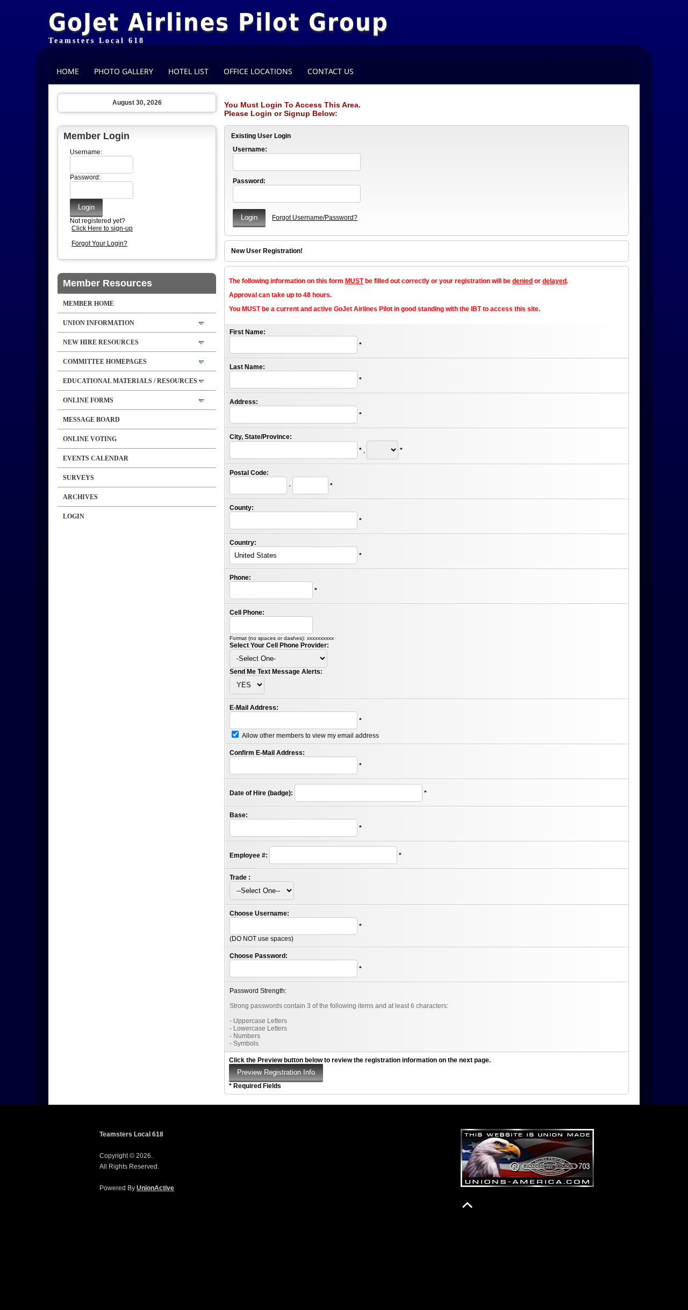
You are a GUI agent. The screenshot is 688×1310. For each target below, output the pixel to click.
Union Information (98, 323)
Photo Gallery (123, 71)
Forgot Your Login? (99, 243)
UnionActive (155, 1188)
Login (73, 516)
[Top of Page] (467, 1205)
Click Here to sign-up (102, 228)
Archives (80, 497)
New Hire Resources (101, 342)
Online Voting (90, 439)
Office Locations (258, 71)
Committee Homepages (105, 361)
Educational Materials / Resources (130, 381)
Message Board (91, 419)
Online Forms (88, 400)
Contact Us (330, 71)
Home (67, 71)
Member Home (88, 303)
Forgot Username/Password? (314, 217)
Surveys (78, 477)
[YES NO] (247, 685)
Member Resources (107, 283)
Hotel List (188, 71)
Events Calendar (95, 458)
